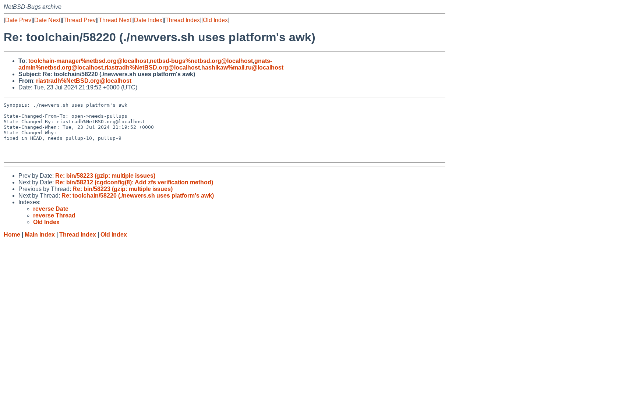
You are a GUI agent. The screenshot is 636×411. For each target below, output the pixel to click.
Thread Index (182, 20)
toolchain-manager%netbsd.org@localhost (88, 61)
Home (12, 234)
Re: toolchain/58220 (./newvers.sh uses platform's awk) (137, 195)
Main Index (40, 234)
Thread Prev (79, 20)
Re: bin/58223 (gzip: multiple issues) (105, 176)
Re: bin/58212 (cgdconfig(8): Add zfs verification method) (134, 182)
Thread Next (115, 20)
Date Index (148, 20)
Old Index (215, 20)
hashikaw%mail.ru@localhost (242, 67)
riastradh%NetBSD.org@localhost (152, 67)
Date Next (47, 20)
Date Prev (18, 20)
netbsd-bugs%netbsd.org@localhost (201, 61)
